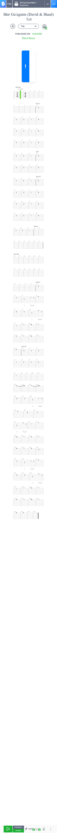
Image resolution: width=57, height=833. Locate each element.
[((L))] (37, 829)
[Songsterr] (3, 4)
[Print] (44, 26)
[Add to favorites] (12, 26)
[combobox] (28, 26)
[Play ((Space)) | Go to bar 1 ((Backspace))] (8, 829)
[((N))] (43, 829)
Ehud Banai (28, 38)
